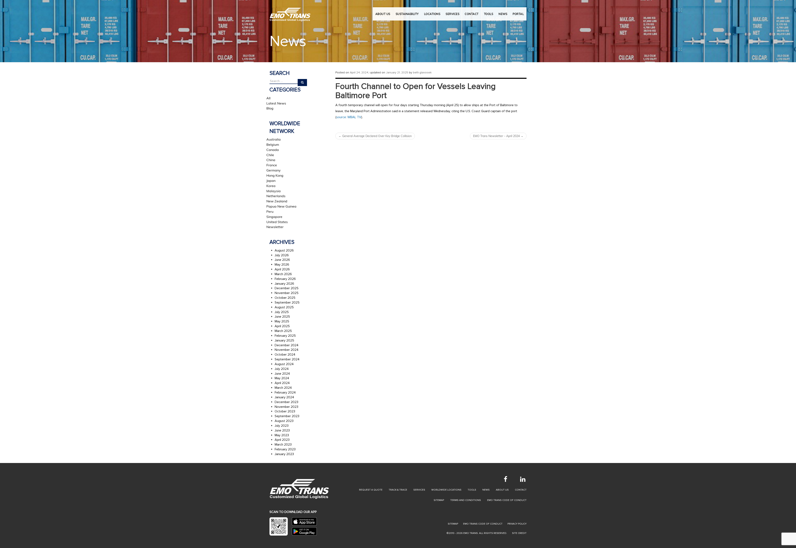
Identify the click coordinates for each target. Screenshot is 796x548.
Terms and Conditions (465, 500)
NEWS (503, 14)
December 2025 (286, 288)
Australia (273, 139)
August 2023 (284, 421)
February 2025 (285, 336)
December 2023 (286, 402)
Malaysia (273, 191)
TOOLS (488, 14)
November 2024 (286, 350)
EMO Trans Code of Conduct (507, 500)
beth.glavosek (422, 72)
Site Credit (519, 533)
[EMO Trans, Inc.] (290, 12)
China (270, 160)
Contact (521, 489)
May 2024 (282, 378)
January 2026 (284, 284)
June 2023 (282, 430)
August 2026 (284, 250)
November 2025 (286, 293)
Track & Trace (398, 489)
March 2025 (283, 331)
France (271, 165)
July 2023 (282, 426)
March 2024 (283, 388)
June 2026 (282, 260)
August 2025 (284, 307)
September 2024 (287, 359)
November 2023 (286, 407)
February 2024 (285, 392)
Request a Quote (370, 489)
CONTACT (472, 14)
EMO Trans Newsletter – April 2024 (498, 136)
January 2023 (284, 454)
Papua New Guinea (281, 206)
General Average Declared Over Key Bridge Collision (375, 136)
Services (419, 489)
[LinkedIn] (523, 479)
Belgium (272, 144)
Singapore (274, 217)
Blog (269, 108)
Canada (272, 150)
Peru (269, 211)
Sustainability (407, 14)
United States (277, 222)
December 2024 (286, 345)
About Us (382, 14)
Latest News (276, 103)
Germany (273, 170)
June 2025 (282, 317)
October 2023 (285, 411)
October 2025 (285, 298)
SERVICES (452, 14)
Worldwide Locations (446, 489)
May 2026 (282, 264)
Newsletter (275, 227)
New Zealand (276, 201)
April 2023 (282, 440)
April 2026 (282, 269)
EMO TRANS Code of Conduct (482, 523)
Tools (472, 489)
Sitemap (439, 500)
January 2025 (284, 340)
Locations (432, 14)
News (486, 489)
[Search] (302, 82)
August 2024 (284, 364)
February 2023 (285, 449)
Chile (270, 155)
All (268, 98)
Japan (270, 181)
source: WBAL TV (348, 117)
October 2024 (285, 354)
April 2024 (282, 383)
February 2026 (285, 279)
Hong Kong (274, 175)
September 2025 (287, 302)
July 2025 (282, 312)
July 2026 (282, 255)
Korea (270, 186)
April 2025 (282, 326)
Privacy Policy (517, 523)
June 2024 (282, 374)
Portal (518, 14)
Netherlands (275, 196)
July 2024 (282, 369)
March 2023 (283, 444)
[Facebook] (505, 479)
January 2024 (284, 397)
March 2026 (283, 274)
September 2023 (287, 416)
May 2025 (282, 321)
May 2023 (282, 435)
